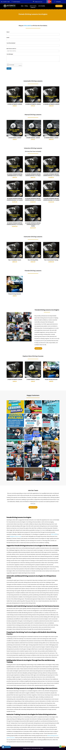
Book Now (59, 6)
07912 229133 (27, 25)
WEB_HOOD (40, 748)
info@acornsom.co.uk (15, 536)
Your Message (10, 54)
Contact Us (33, 7)
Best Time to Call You (11, 48)
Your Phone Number (11, 43)
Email (8, 37)
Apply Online (33, 507)
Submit (9, 68)
